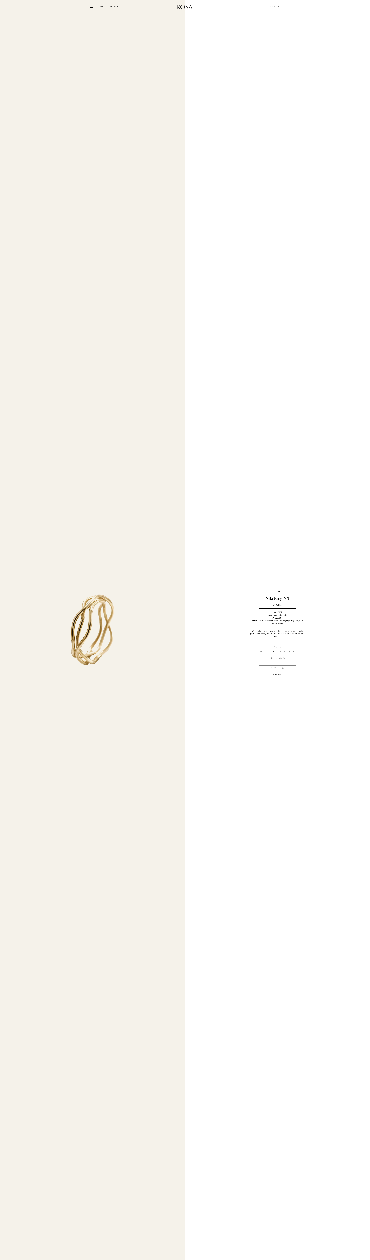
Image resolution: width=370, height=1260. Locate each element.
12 (269, 651)
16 (285, 651)
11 (265, 651)
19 (298, 651)
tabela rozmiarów (277, 658)
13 (273, 651)
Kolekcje (114, 7)
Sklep (101, 7)
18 (293, 651)
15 (281, 651)
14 (277, 651)
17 (289, 651)
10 (261, 651)
